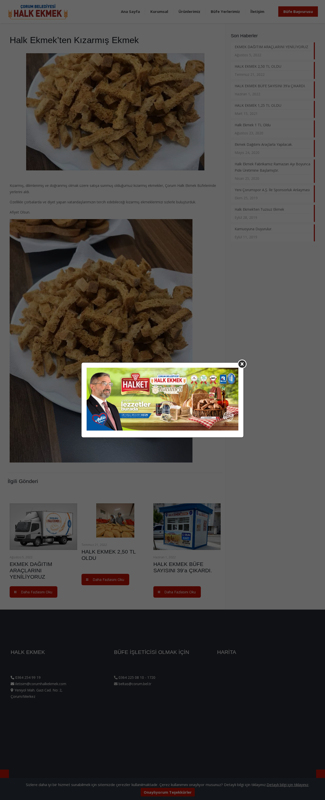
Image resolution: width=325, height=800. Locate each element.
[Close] (242, 364)
